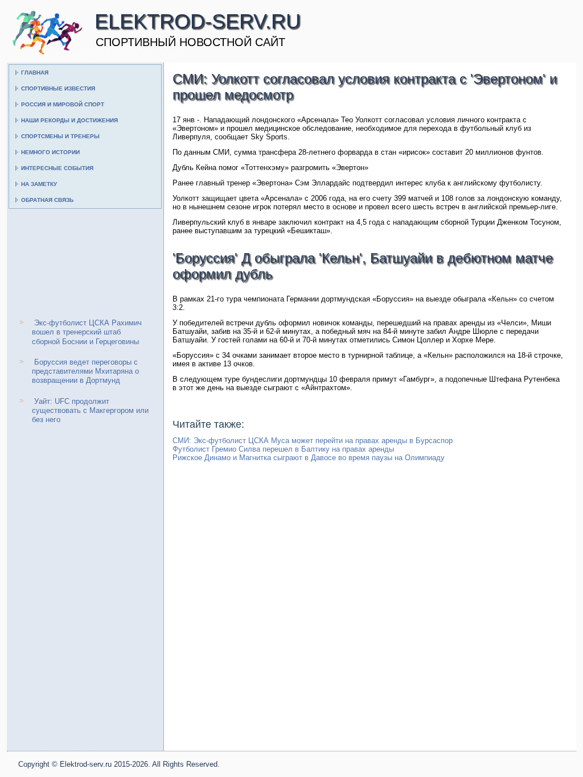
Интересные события (57, 168)
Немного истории (50, 152)
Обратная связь (47, 200)
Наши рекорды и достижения (69, 120)
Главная (34, 72)
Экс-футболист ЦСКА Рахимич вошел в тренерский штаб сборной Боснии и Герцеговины (87, 332)
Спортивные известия (58, 88)
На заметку (39, 184)
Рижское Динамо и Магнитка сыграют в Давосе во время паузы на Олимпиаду (309, 457)
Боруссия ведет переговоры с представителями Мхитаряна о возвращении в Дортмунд (85, 371)
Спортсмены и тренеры (60, 136)
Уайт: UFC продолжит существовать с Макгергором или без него (90, 410)
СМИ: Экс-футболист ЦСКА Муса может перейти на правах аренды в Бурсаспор (313, 440)
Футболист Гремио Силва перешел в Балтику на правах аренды (283, 449)
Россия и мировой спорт (62, 104)
